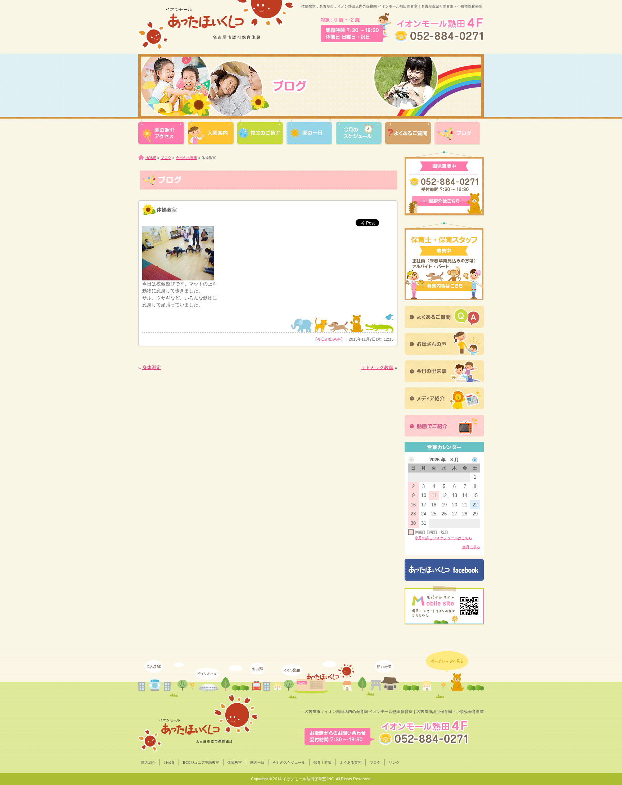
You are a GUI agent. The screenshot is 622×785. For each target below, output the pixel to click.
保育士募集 (323, 762)
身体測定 (151, 367)
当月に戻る (471, 547)
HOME (150, 158)
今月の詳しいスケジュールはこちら (443, 538)
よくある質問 (350, 762)
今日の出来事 (186, 158)
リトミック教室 (377, 367)
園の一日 (257, 762)
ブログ (166, 158)
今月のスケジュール (289, 762)
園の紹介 (148, 762)
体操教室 (234, 762)
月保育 (169, 762)
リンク (394, 762)
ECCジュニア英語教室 (201, 762)
